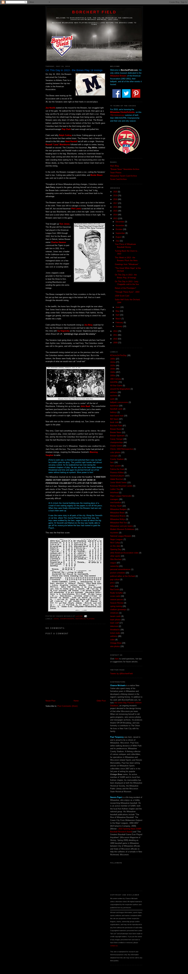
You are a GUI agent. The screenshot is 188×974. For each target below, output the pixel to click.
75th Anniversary (117, 115)
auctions (113, 395)
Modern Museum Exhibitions (122, 529)
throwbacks (115, 630)
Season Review (116, 603)
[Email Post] (85, 616)
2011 (115, 335)
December (120, 222)
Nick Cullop (115, 543)
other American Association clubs (124, 553)
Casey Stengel (116, 439)
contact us (114, 946)
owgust (113, 563)
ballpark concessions (119, 402)
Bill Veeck (114, 419)
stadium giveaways (118, 609)
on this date (115, 546)
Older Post (101, 701)
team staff (114, 623)
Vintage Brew (115, 643)
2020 (115, 192)
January (119, 326)
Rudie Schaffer (116, 593)
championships (67, 619)
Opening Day (115, 549)
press (112, 583)
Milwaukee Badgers (118, 509)
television (114, 626)
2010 (115, 339)
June (118, 307)
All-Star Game (116, 385)
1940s (112, 372)
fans (112, 462)
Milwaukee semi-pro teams (121, 526)
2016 (115, 207)
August (119, 237)
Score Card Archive (118, 179)
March (118, 319)
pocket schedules (117, 573)
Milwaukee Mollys (117, 519)
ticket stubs (115, 633)
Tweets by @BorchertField (121, 673)
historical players (84, 619)
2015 (115, 211)
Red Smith (114, 589)
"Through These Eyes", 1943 (127, 292)
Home (76, 701)
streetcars (114, 613)
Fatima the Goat (117, 469)
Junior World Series (118, 482)
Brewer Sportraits (117, 436)
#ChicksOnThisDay (118, 355)
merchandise (115, 502)
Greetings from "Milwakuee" (127, 264)
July (118, 241)
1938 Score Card (122, 296)
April (118, 315)
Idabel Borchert (116, 479)
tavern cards (115, 616)
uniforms (114, 636)
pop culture (115, 579)
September (120, 233)
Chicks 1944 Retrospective (121, 449)
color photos (115, 452)
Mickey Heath (116, 506)
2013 (115, 218)
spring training (116, 606)
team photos (115, 620)
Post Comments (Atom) (67, 706)
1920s (112, 365)
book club (114, 422)
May (118, 311)
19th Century (115, 379)
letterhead (114, 492)
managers (114, 499)
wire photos (115, 646)
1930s (112, 369)
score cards (115, 596)
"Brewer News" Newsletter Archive (124, 169)
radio (112, 586)
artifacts (113, 392)
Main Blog (114, 166)
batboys (113, 412)
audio (112, 399)
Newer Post (50, 701)
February (120, 322)
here (117, 659)
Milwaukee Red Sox (118, 523)
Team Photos (115, 172)
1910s (56, 619)
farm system (115, 466)
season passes (116, 599)
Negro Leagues (116, 539)
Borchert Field (94, 12)
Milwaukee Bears (117, 513)
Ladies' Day (115, 489)
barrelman (114, 406)
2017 (115, 203)
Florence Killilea (117, 472)
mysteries (114, 533)
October (119, 229)
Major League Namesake (120, 496)
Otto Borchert (116, 559)
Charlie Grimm (116, 446)
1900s (112, 359)
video (112, 640)
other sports (115, 556)
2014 (115, 215)
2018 (115, 199)
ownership (114, 566)
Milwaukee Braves (118, 516)
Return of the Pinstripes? (125, 288)
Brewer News (115, 432)
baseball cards (116, 409)
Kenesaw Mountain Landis (121, 486)
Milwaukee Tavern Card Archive (123, 176)
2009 (115, 343)
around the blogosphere (120, 389)
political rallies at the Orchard (122, 576)
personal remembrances (120, 569)
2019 (115, 195)
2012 (115, 331)
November (120, 225)
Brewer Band (115, 429)
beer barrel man (116, 416)
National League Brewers (120, 536)
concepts (114, 456)
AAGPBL (114, 382)
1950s (112, 375)
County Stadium (117, 459)
